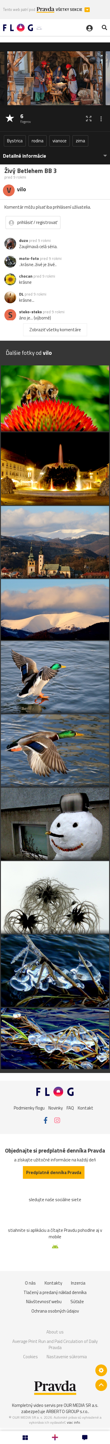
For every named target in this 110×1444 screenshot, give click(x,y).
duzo (23, 240)
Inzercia (78, 1283)
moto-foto (29, 258)
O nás (30, 1283)
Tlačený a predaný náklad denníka (55, 1292)
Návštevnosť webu (44, 1301)
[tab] (55, 153)
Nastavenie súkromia (67, 1357)
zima (80, 140)
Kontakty (53, 1283)
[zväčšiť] (89, 118)
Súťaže (77, 1301)
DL (21, 294)
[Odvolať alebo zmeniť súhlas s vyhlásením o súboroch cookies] (101, 1370)
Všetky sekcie (69, 9)
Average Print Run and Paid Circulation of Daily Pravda (55, 1344)
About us (55, 1332)
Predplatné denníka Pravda (53, 1172)
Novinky (55, 1107)
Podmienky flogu (29, 1107)
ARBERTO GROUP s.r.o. (67, 1411)
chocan (26, 276)
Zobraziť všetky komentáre (55, 329)
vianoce (60, 140)
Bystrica (15, 140)
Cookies (30, 1357)
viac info (73, 1422)
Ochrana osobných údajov (55, 1311)
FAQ (70, 1107)
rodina (37, 140)
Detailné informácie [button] (24, 156)
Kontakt (85, 1107)
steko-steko (30, 312)
